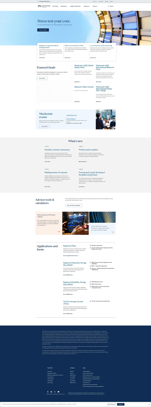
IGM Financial (73, 382)
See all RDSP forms (68, 294)
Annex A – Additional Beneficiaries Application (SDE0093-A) (103, 269)
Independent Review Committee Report (91, 378)
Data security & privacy (87, 375)
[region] (75, 404)
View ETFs (77, 101)
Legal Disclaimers (86, 371)
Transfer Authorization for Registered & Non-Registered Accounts (102, 248)
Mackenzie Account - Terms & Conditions (91, 377)
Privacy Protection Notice (88, 373)
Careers (71, 373)
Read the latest (82, 161)
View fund (76, 81)
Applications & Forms (51, 373)
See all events (44, 126)
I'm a (43, 1)
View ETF (98, 101)
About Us (95, 1)
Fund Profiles (50, 380)
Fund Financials (86, 382)
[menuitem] (55, 6)
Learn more (42, 57)
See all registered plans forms (70, 255)
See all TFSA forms (67, 313)
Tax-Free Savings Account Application (101, 301)
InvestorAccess (50, 377)
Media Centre (73, 375)
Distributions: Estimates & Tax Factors (55, 375)
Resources (86, 6)
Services (95, 6)
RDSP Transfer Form (96, 284)
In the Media (72, 377)
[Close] (149, 404)
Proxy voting (50, 382)
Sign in (111, 1)
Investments (63, 6)
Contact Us (72, 378)
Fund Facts (101, 1)
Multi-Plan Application (97, 245)
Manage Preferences (111, 404)
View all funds (42, 78)
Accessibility (72, 380)
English (106, 1)
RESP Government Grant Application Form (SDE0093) (102, 263)
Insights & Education (75, 6)
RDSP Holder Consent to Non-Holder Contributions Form (100, 287)
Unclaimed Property (87, 380)
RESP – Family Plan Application (99, 266)
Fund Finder (55, 6)
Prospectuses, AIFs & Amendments (90, 384)
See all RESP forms (67, 275)
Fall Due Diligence (71, 119)
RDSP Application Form (97, 281)
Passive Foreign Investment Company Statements (93, 386)
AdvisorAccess (50, 378)
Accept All (121, 404)
